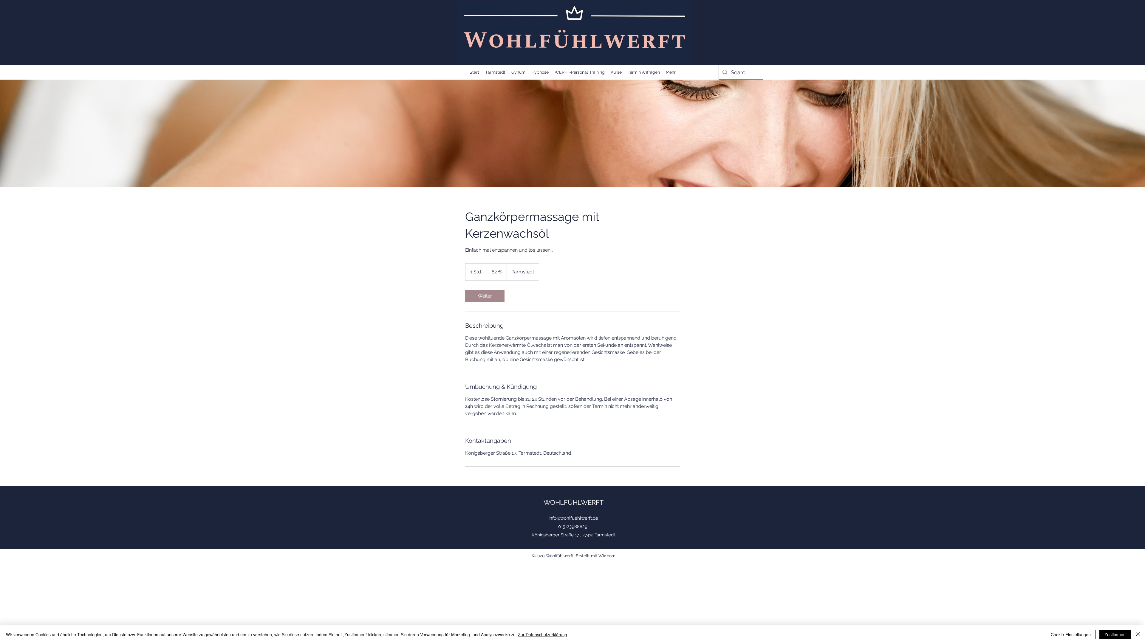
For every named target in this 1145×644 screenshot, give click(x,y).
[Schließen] (1137, 634)
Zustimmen (1115, 634)
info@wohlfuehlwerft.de (573, 518)
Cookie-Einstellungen (1071, 634)
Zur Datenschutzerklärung (542, 634)
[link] (485, 296)
